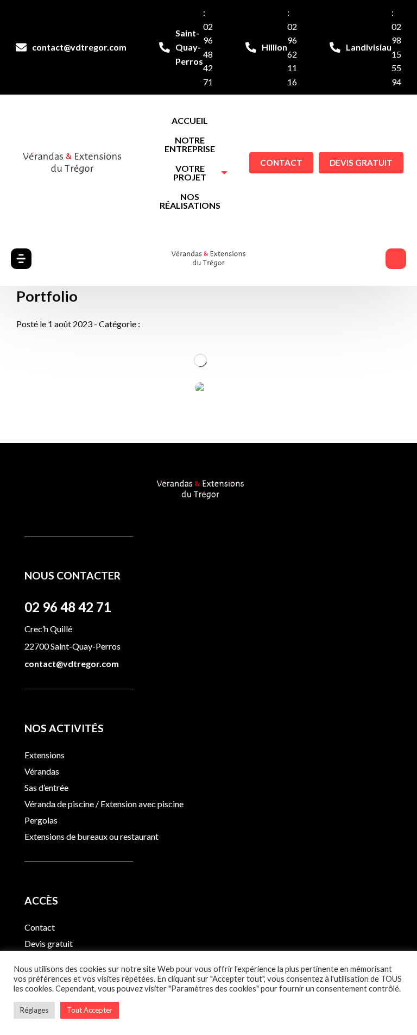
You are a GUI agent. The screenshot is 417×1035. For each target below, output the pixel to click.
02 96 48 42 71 (67, 607)
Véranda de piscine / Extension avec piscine (104, 804)
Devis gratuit (361, 162)
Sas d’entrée (46, 787)
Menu (396, 258)
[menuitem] (189, 120)
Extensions (44, 755)
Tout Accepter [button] (89, 1010)
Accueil (190, 120)
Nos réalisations (190, 200)
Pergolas (41, 820)
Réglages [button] (34, 1010)
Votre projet (189, 172)
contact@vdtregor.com (79, 47)
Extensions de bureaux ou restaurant (91, 836)
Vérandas (41, 771)
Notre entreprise (190, 144)
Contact (281, 162)
